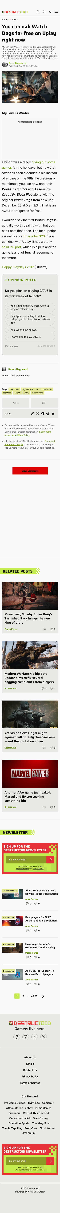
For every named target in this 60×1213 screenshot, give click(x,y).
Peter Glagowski (17, 63)
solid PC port (11, 247)
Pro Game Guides (14, 1102)
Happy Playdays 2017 (18, 267)
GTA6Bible (28, 1133)
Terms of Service (22, 868)
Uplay (26, 393)
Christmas (14, 389)
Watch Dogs (37, 393)
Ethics (30, 1063)
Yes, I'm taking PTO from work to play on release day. (29, 307)
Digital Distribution (30, 389)
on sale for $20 (34, 236)
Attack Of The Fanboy (19, 1108)
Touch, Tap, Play (12, 1128)
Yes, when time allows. (23, 329)
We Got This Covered (36, 1113)
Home (5, 19)
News (15, 19)
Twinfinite (34, 1102)
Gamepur (47, 1102)
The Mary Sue (40, 1123)
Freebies (7, 393)
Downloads (47, 389)
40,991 (34, 996)
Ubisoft (17, 393)
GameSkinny (40, 1118)
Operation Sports (19, 1123)
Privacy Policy (38, 868)
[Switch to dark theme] (50, 12)
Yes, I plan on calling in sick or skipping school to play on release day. (30, 319)
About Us (30, 1057)
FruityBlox (31, 1128)
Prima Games (43, 1108)
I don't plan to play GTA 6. (25, 336)
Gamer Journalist (19, 1118)
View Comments (30, 471)
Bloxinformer (47, 1128)
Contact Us (30, 1070)
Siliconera (14, 1113)
